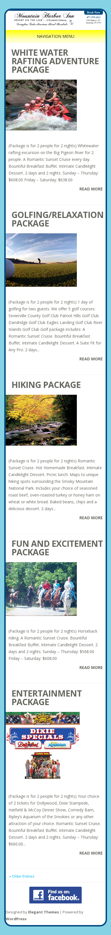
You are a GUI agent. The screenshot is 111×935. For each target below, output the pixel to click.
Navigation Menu (55, 36)
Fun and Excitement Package (57, 548)
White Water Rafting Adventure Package (55, 61)
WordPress (16, 918)
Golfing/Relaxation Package (57, 219)
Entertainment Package (46, 697)
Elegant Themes (43, 912)
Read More (91, 189)
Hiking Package (46, 384)
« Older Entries (21, 876)
